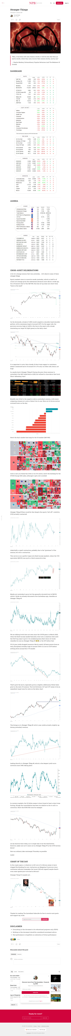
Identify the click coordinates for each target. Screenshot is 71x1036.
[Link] (8, 71)
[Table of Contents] (1, 518)
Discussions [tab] (21, 971)
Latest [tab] (15, 971)
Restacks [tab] (19, 954)
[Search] (51, 3)
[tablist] (16, 954)
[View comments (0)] (16, 19)
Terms (39, 1026)
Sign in (67, 3)
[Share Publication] (54, 3)
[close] (49, 976)
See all (13, 1004)
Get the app (42, 1029)
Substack (29, 1033)
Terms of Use (42, 995)
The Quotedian (17, 15)
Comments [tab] (13, 954)
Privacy (35, 1026)
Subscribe (59, 3)
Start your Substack (32, 1029)
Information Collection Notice (35, 997)
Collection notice (45, 1026)
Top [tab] (12, 971)
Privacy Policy (46, 997)
